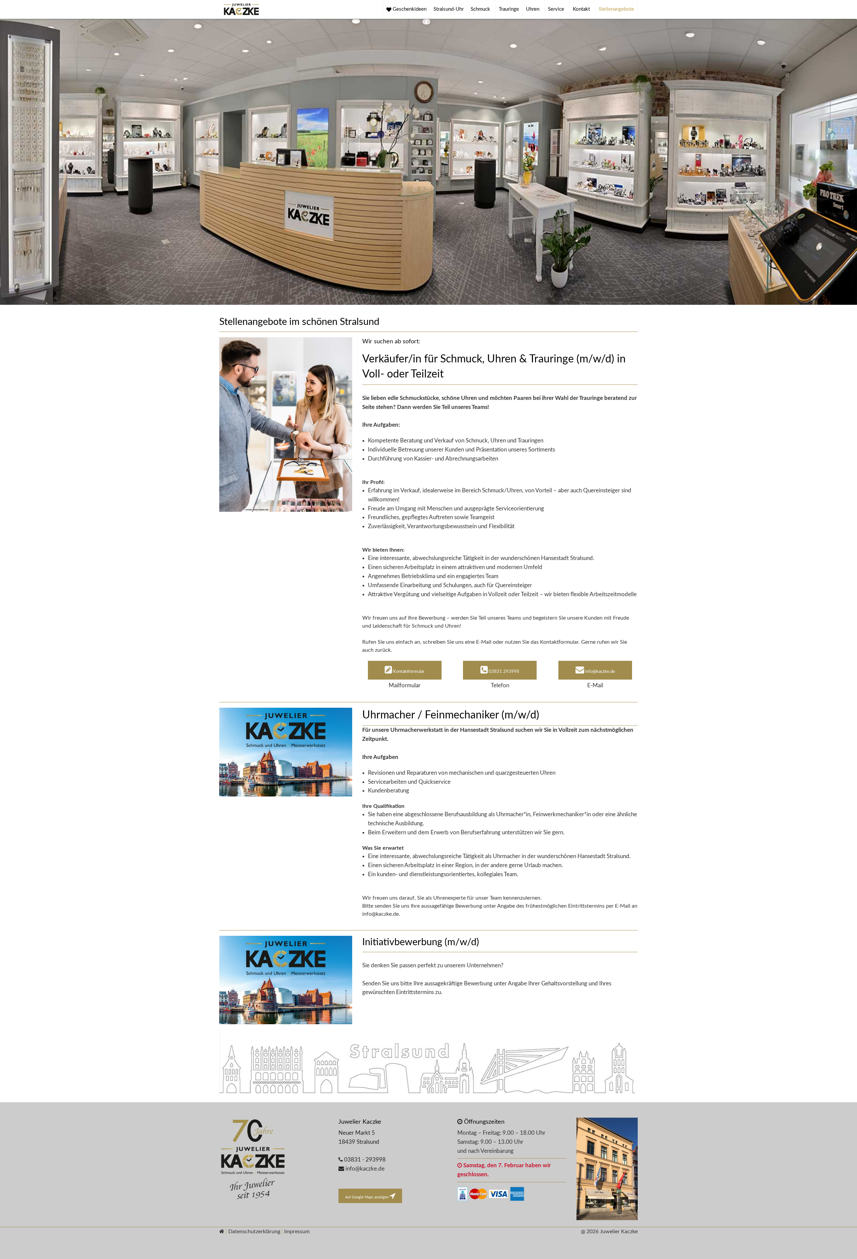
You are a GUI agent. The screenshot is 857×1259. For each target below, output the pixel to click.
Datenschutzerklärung (254, 1231)
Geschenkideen (408, 9)
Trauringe (509, 9)
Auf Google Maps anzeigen (367, 1197)
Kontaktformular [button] (408, 672)
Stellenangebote (616, 9)
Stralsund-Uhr (449, 9)
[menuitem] (406, 9)
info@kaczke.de (365, 1169)
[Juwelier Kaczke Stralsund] (273, 1160)
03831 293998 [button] (503, 672)
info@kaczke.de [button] (599, 672)
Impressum (297, 1231)
